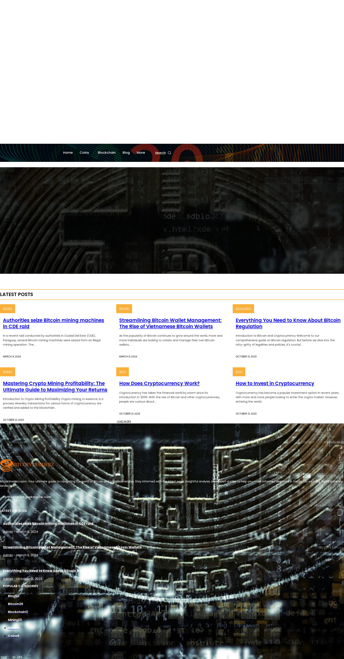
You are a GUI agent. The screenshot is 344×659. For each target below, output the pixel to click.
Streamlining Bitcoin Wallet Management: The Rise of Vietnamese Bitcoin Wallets (170, 323)
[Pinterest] (17, 502)
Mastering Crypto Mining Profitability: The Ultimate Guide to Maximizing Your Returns (55, 386)
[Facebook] (2, 140)
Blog (122, 371)
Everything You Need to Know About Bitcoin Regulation (288, 323)
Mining (7, 308)
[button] (163, 153)
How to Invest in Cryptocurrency (275, 383)
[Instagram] (8, 140)
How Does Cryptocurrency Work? (159, 383)
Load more (124, 421)
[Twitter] (15, 140)
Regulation (243, 308)
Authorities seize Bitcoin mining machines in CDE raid (53, 323)
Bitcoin (124, 308)
